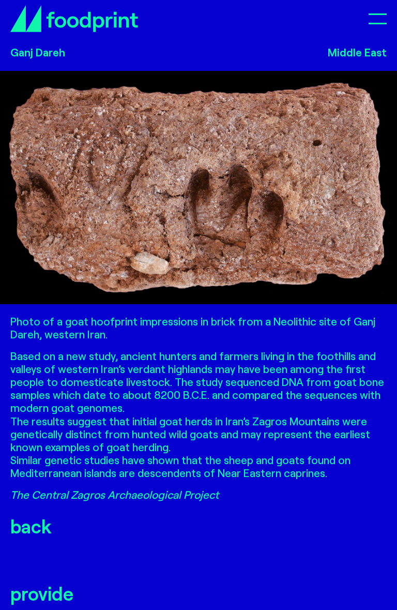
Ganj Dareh (37, 52)
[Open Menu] (378, 18)
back (31, 526)
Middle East (357, 52)
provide (41, 593)
